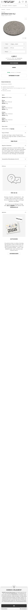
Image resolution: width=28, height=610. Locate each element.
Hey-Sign (12, 128)
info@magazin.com (14, 207)
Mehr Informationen (23, 608)
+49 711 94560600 (11, 205)
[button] (25, 18)
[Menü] (1, 2)
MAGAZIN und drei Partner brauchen (9, 592)
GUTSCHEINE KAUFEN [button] (14, 253)
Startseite (3, 9)
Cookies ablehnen (4, 608)
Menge (6, 51)
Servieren (8, 9)
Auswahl (6, 47)
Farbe (6, 44)
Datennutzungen (14, 593)
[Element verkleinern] (23, 38)
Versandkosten (19, 58)
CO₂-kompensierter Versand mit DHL (14, 59)
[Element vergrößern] (25, 38)
